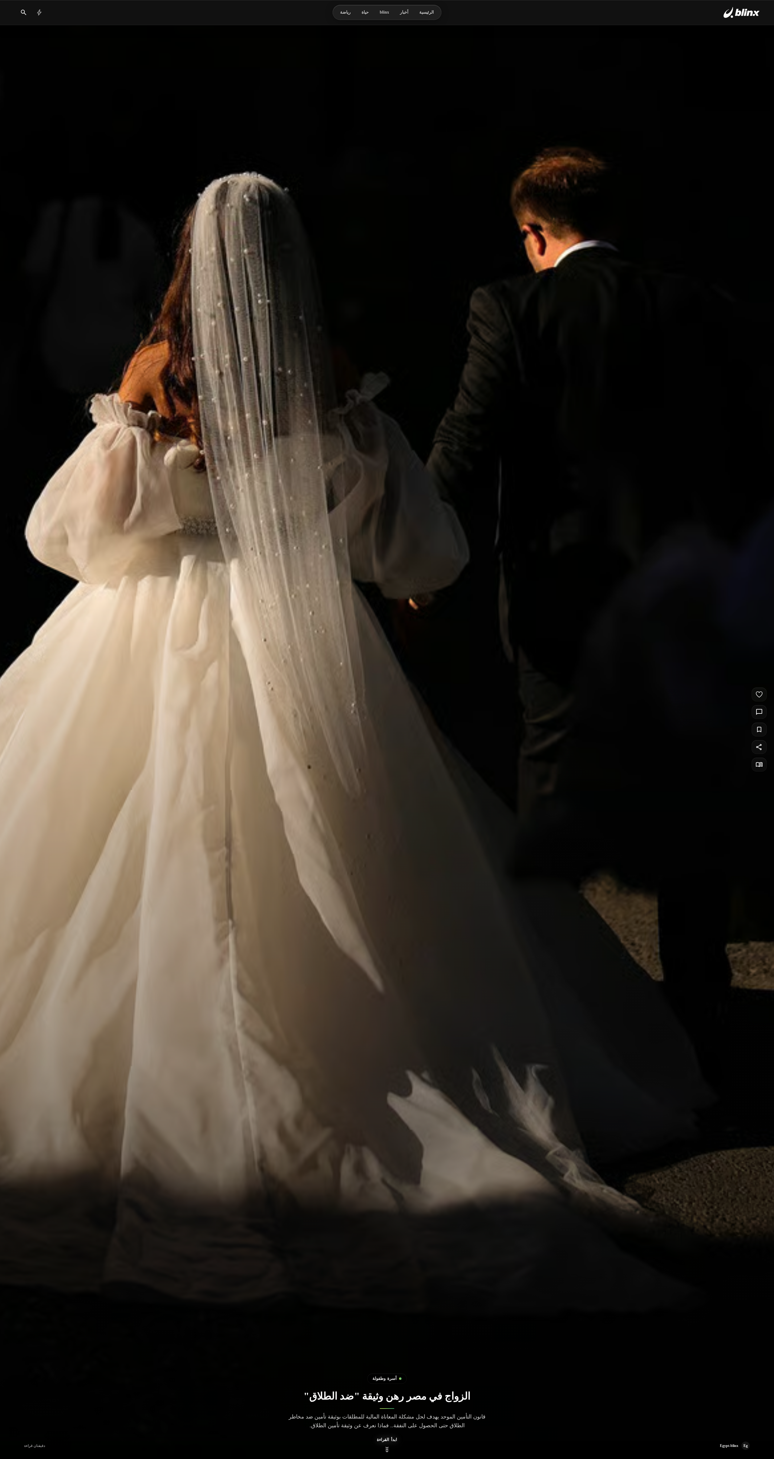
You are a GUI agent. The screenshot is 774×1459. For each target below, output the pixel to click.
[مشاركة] (759, 747)
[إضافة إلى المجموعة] (759, 729)
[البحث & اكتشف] (23, 12)
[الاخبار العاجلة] (39, 12)
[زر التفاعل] (759, 694)
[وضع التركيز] (759, 764)
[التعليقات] (759, 712)
